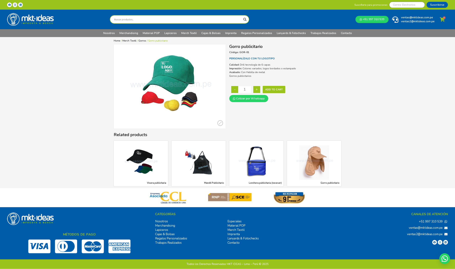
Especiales (235, 221)
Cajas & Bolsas (211, 33)
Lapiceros (170, 33)
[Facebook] (9, 4)
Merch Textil (189, 33)
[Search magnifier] (244, 19)
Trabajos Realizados (323, 33)
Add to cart (274, 89)
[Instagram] (15, 4)
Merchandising (128, 33)
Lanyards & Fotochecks (291, 33)
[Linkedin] (20, 4)
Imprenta (231, 33)
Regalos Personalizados (256, 33)
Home (117, 40)
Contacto (346, 33)
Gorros (142, 40)
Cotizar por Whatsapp (250, 98)
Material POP (151, 33)
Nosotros (109, 33)
